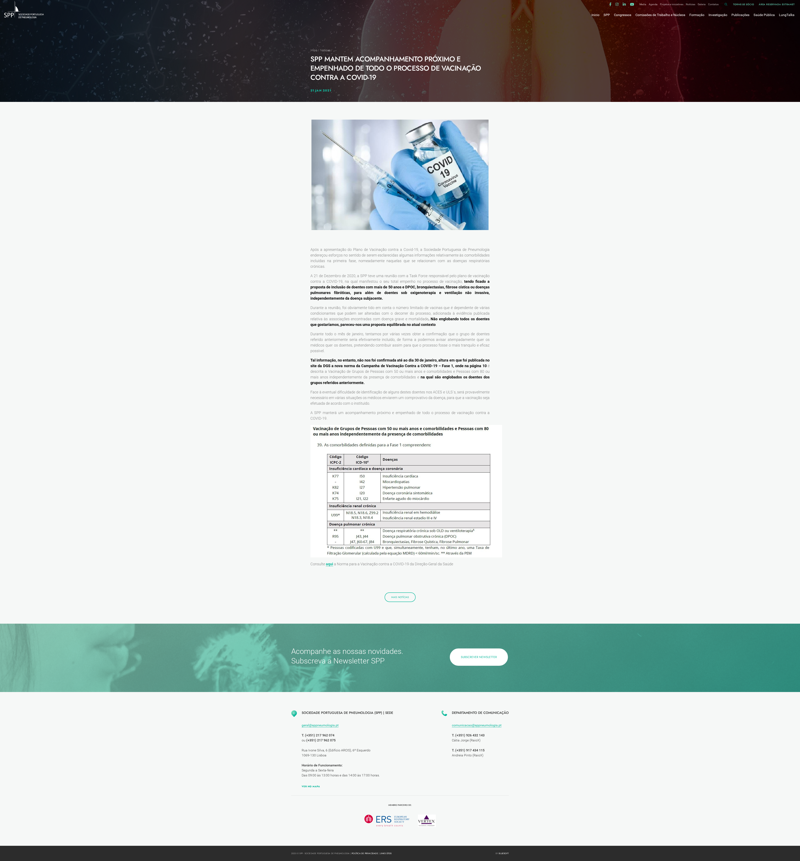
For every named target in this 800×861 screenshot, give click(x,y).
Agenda (653, 4)
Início (313, 50)
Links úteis (385, 853)
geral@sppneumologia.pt (320, 725)
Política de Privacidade (365, 853)
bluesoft (504, 853)
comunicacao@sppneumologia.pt (476, 725)
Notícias (690, 4)
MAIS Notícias (400, 597)
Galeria (702, 4)
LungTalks (786, 15)
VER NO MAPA (311, 786)
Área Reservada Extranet (777, 4)
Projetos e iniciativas (671, 4)
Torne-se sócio (743, 4)
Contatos (713, 4)
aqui (329, 564)
